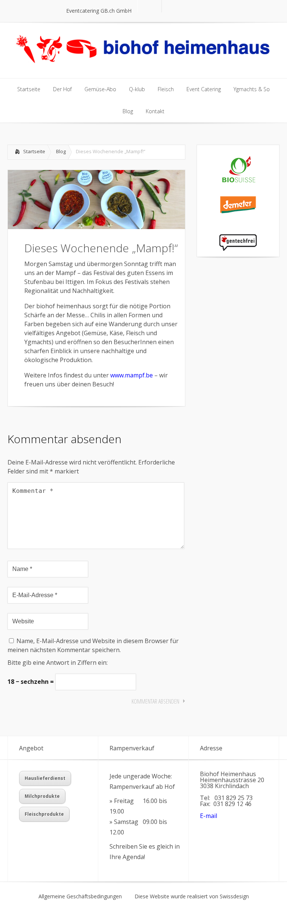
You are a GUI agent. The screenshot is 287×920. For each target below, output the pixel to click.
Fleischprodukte (44, 814)
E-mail (208, 816)
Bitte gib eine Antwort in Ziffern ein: (57, 662)
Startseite (34, 151)
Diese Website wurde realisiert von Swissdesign (192, 896)
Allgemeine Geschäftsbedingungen (80, 896)
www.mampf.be (131, 375)
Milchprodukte (42, 796)
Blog (61, 151)
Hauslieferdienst (45, 778)
